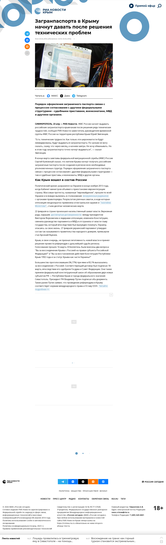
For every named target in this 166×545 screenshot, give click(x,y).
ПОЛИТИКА (64, 491)
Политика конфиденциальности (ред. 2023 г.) (23, 526)
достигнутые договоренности (66, 214)
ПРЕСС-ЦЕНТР (59, 499)
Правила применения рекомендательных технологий (27, 528)
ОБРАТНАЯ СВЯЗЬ (100, 499)
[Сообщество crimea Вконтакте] (73, 481)
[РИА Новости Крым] (50, 11)
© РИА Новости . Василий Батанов (46, 89)
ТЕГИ (123, 499)
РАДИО (72, 499)
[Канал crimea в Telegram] (63, 481)
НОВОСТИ (45, 499)
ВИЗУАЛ (103, 491)
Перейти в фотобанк (64, 89)
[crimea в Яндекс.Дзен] (83, 481)
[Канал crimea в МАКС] (103, 481)
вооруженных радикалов (95, 196)
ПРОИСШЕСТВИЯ (90, 491)
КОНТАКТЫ (83, 499)
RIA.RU (115, 499)
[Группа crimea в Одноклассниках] (93, 481)
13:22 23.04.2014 (41, 39)
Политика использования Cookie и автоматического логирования (27, 522)
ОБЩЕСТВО (76, 491)
